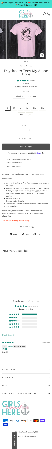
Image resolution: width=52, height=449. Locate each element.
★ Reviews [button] (14, 441)
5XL (29, 115)
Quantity (26, 125)
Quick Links (9, 369)
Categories (8, 377)
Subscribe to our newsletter (19, 393)
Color (26, 92)
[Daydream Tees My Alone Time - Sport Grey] (7, 285)
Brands (28, 66)
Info (4, 385)
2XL (34, 108)
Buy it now (26, 147)
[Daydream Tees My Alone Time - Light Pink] (4, 285)
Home (22, 66)
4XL (21, 115)
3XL (42, 108)
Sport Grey (32, 96)
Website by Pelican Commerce (26, 436)
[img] (7, 342)
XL (27, 108)
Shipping (18, 86)
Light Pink (19, 96)
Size (26, 103)
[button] (23, 81)
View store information (14, 166)
